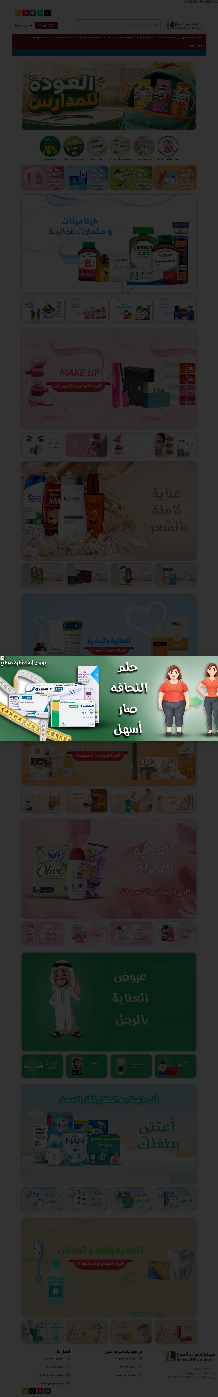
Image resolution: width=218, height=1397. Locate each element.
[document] (109, 698)
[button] (2, 658)
